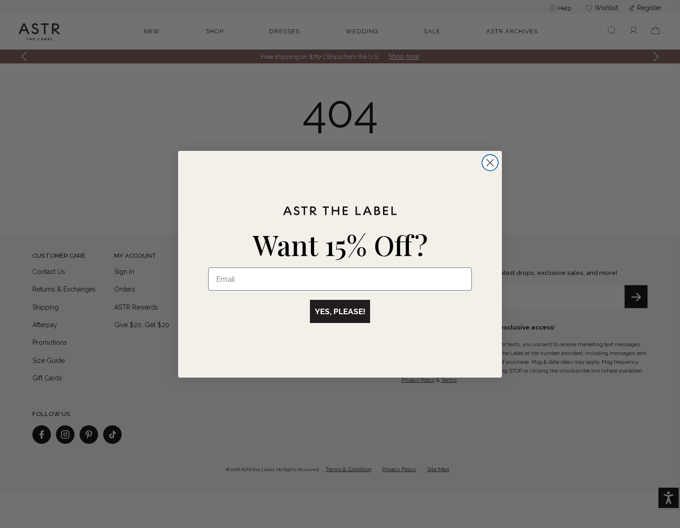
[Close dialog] (490, 163)
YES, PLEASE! (340, 311)
